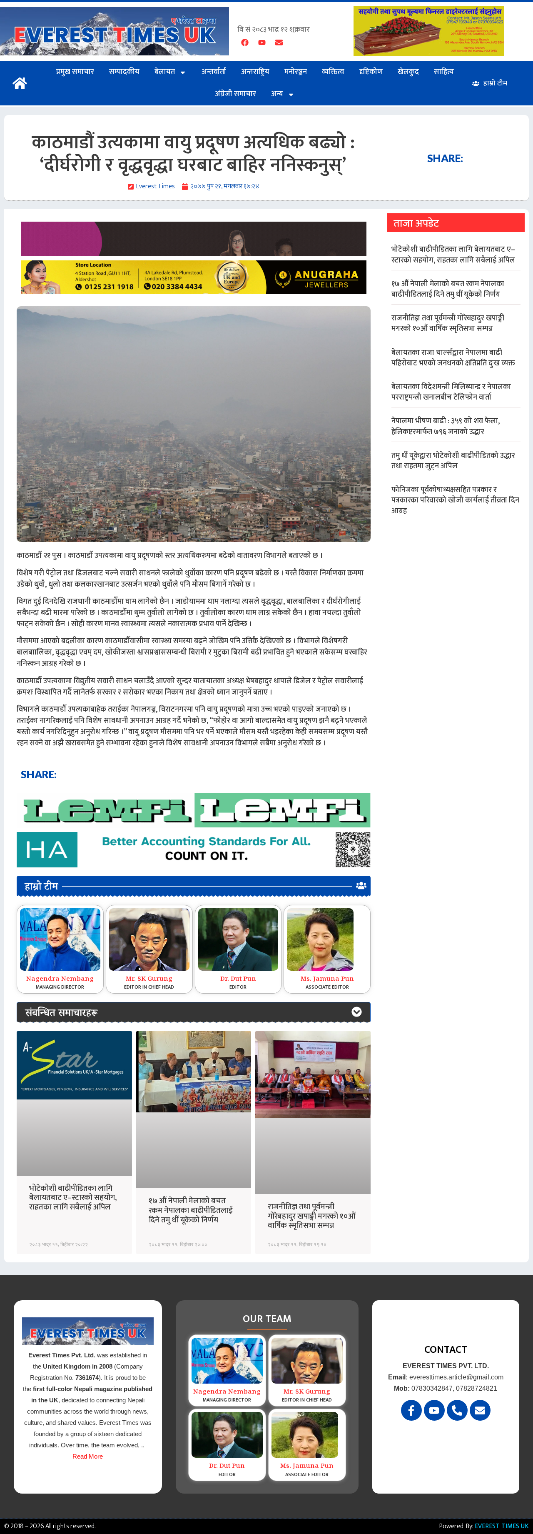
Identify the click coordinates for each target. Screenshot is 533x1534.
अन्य (277, 94)
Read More (87, 1456)
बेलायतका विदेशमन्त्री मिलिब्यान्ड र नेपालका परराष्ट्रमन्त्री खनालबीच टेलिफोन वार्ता (451, 392)
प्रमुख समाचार (75, 72)
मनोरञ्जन (295, 72)
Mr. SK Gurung (149, 979)
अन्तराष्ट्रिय (255, 72)
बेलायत (164, 72)
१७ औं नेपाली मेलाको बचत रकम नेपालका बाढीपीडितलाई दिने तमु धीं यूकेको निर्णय (191, 1210)
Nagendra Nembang (60, 979)
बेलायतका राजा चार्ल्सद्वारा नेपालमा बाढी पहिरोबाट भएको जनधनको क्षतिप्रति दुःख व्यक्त (453, 358)
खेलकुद (408, 72)
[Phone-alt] (457, 1410)
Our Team (267, 1318)
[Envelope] (278, 42)
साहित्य (444, 72)
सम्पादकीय (124, 72)
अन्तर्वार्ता (214, 72)
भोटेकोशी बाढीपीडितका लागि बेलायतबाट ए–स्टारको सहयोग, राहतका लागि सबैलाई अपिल (73, 1198)
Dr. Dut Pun (238, 979)
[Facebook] (244, 42)
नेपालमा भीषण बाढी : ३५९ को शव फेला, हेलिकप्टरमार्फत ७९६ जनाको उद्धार (445, 426)
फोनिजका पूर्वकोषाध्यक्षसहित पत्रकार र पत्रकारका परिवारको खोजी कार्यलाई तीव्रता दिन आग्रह (455, 500)
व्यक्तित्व (333, 72)
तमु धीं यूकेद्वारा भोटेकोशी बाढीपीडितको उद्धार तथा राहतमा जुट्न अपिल (453, 461)
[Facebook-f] (411, 1410)
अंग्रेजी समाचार (235, 94)
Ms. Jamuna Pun (327, 979)
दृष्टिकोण (371, 72)
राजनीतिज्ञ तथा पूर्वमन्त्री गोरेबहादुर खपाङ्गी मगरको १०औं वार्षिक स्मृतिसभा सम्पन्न (312, 1216)
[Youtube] (261, 42)
